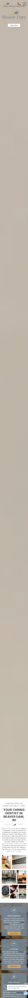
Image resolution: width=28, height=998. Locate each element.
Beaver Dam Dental (9, 828)
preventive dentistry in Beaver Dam (12, 843)
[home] (6, 4)
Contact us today (16, 851)
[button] (25, 4)
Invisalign (21, 952)
